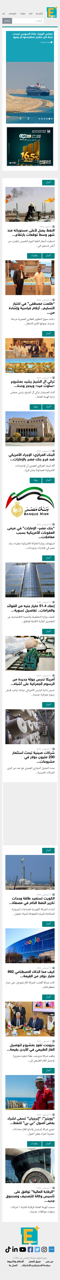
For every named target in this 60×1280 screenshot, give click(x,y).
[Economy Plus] (52, 12)
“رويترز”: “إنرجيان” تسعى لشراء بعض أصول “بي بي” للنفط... (31, 1121)
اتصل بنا (13, 1265)
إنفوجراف (12, 13)
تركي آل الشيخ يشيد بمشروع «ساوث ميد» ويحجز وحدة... (33, 384)
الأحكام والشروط (15, 1261)
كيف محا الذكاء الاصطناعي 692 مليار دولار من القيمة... (31, 974)
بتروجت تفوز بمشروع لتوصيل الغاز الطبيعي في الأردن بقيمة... (31, 1047)
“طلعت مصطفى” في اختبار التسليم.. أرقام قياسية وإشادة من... (32, 308)
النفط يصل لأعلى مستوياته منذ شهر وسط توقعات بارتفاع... (31, 232)
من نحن (49, 1261)
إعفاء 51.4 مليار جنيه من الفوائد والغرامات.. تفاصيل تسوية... (31, 608)
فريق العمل (35, 1261)
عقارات (34, 255)
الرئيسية (39, 13)
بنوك (36, 406)
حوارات (22, 13)
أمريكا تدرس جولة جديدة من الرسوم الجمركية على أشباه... (33, 681)
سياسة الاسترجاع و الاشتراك (36, 1265)
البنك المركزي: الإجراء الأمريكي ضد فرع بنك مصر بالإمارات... (32, 457)
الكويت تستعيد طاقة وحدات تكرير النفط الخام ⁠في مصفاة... (32, 900)
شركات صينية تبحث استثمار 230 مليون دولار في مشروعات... (33, 757)
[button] (28, 119)
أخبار (30, 13)
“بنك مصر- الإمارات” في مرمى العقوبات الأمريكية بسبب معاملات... (31, 533)
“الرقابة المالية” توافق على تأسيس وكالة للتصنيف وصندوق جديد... (30, 1196)
